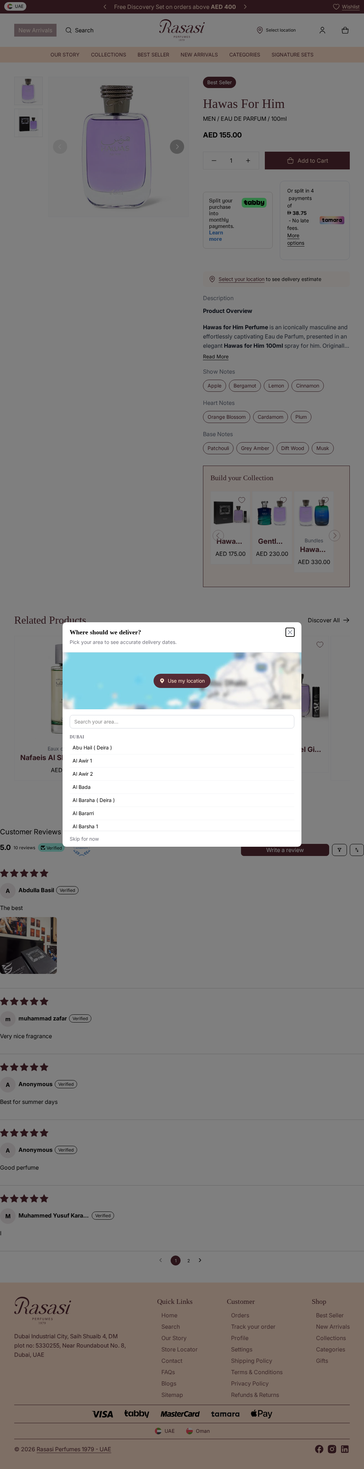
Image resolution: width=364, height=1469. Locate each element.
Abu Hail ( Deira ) (92, 747)
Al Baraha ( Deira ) (94, 800)
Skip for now (84, 839)
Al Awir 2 (83, 774)
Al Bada (82, 787)
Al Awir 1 (82, 761)
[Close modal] (290, 632)
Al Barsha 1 (85, 826)
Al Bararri (83, 813)
